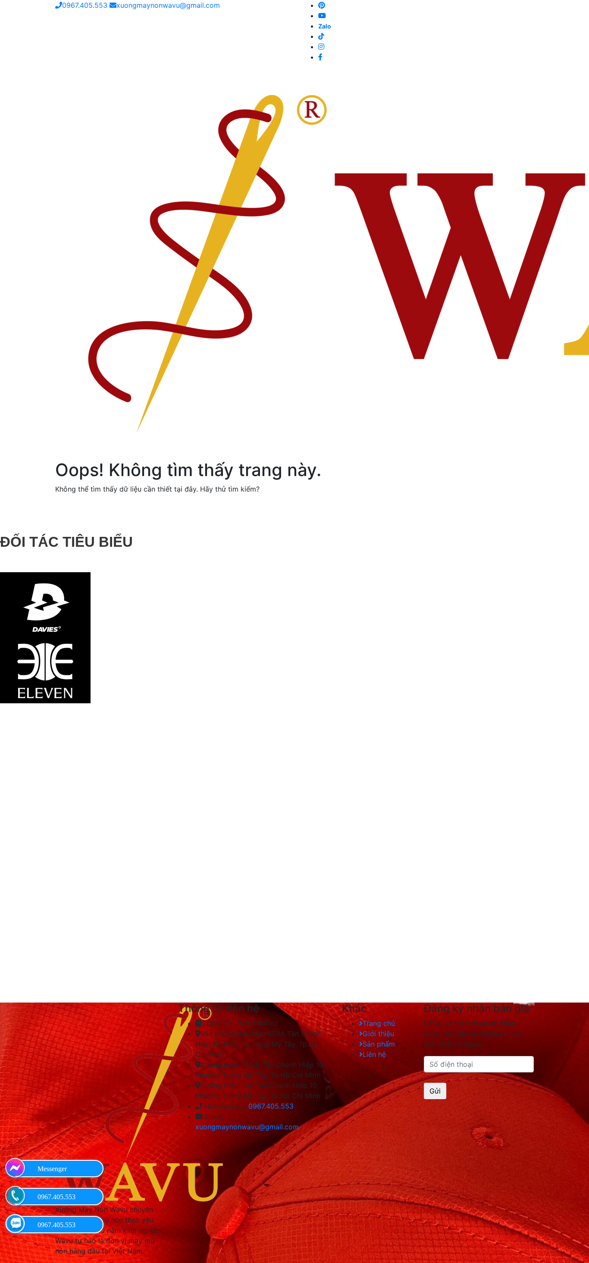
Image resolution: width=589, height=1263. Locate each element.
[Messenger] (15, 1167)
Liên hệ (374, 1054)
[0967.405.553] (15, 1196)
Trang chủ (379, 1023)
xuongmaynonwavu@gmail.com (168, 5)
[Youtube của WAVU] (322, 15)
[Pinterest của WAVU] (321, 5)
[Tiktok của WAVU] (321, 36)
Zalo (324, 26)
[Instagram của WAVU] (321, 46)
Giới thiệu (378, 1033)
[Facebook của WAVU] (320, 57)
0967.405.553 (84, 5)
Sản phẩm (379, 1044)
